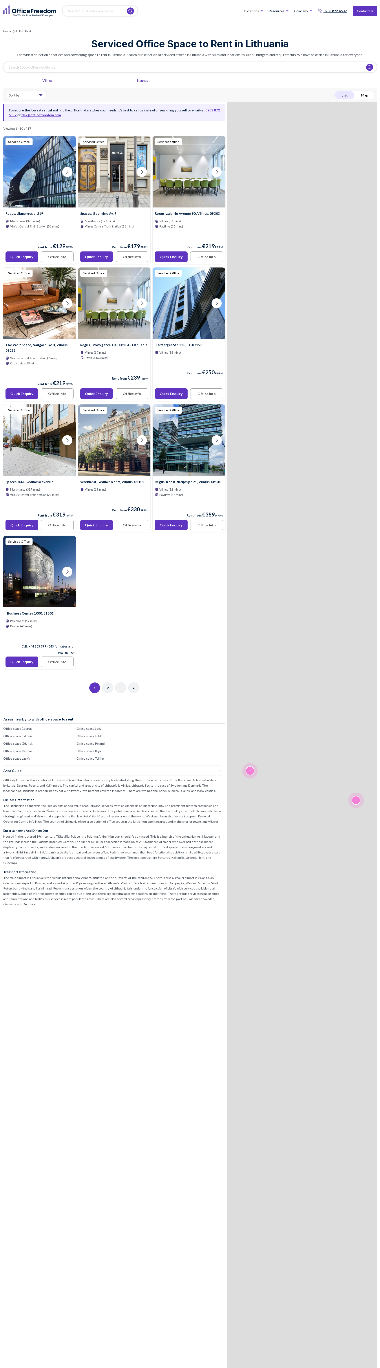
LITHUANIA (23, 31)
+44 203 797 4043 (41, 646)
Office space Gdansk (18, 743)
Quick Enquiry (21, 257)
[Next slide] (67, 172)
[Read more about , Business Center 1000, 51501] (39, 637)
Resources (276, 11)
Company (301, 11)
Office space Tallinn (90, 758)
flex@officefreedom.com (41, 115)
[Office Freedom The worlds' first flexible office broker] (29, 11)
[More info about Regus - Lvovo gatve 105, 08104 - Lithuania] (114, 336)
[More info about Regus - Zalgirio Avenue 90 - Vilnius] (189, 205)
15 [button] (356, 800)
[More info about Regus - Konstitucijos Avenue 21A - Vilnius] (189, 473)
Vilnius (47, 80)
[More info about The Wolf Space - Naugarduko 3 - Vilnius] (39, 336)
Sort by (14, 95)
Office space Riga (89, 751)
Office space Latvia (16, 758)
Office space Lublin (90, 736)
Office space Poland (91, 743)
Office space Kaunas (17, 751)
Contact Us (365, 11)
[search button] (130, 11)
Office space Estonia (17, 736)
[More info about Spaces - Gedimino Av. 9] (114, 205)
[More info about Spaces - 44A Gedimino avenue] (39, 473)
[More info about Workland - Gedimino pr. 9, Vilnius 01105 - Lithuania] (114, 473)
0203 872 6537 (335, 11)
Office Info (57, 257)
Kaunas (142, 80)
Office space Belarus (17, 728)
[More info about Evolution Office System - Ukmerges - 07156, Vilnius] (189, 336)
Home (7, 31)
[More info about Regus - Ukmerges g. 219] (39, 205)
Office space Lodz (89, 728)
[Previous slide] (12, 172)
